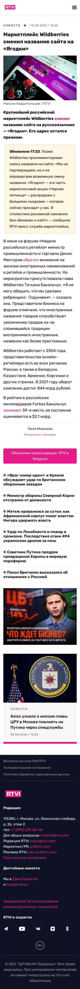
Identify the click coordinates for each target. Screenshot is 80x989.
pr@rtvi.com (40, 846)
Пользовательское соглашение (26, 768)
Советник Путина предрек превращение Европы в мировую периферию (35, 556)
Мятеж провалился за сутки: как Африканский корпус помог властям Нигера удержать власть (38, 516)
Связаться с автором (40, 434)
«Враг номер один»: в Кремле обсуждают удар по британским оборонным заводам (34, 479)
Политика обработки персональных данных (36, 774)
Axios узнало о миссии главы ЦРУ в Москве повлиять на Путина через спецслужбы (39, 722)
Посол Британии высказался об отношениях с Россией (35, 574)
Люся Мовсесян (40, 429)
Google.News (17, 884)
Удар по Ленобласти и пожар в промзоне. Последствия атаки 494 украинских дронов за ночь (36, 536)
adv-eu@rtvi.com (42, 852)
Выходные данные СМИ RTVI (24, 761)
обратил (31, 259)
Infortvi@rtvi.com (55, 835)
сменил (62, 118)
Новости (12, 25)
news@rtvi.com (43, 841)
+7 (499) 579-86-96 (27, 830)
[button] (75, 7)
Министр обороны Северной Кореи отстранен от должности (38, 497)
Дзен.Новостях (25, 879)
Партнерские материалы (24, 858)
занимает (12, 410)
